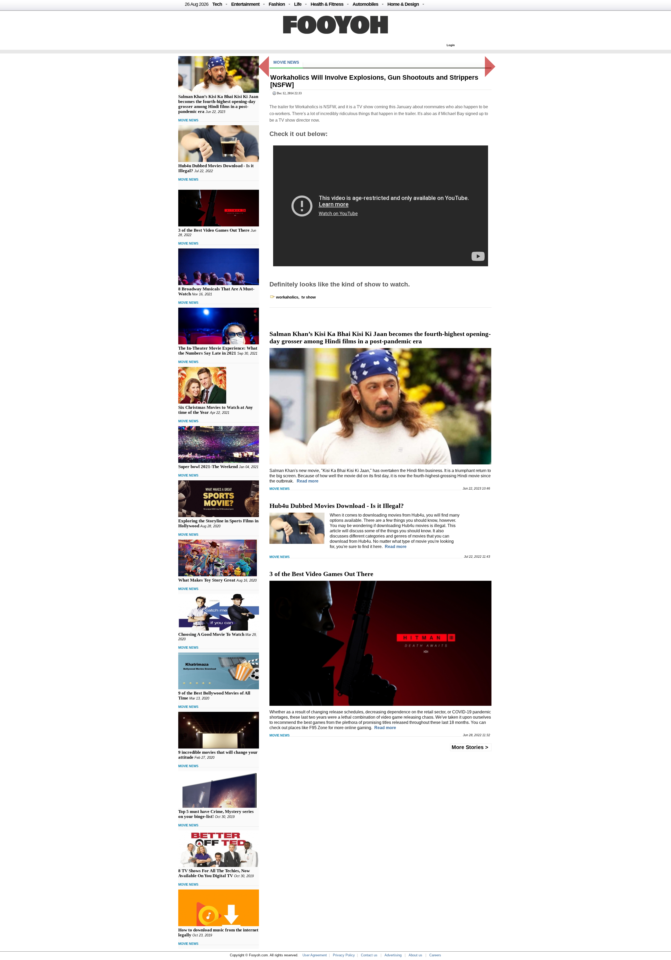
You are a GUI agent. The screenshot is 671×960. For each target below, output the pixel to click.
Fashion (277, 4)
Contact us (369, 955)
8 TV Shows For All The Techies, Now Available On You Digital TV (214, 873)
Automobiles (365, 4)
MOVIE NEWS (188, 120)
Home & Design (403, 4)
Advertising (393, 955)
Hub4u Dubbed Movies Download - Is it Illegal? (336, 505)
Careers (435, 955)
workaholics (287, 297)
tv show (308, 297)
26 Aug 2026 (196, 4)
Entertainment (245, 4)
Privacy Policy (344, 955)
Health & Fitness (327, 4)
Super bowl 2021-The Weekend (208, 466)
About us (415, 955)
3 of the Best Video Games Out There (214, 230)
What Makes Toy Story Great (206, 580)
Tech (217, 4)
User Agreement (314, 955)
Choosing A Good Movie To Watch (211, 634)
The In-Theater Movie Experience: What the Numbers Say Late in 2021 (217, 351)
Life (297, 4)
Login (451, 45)
